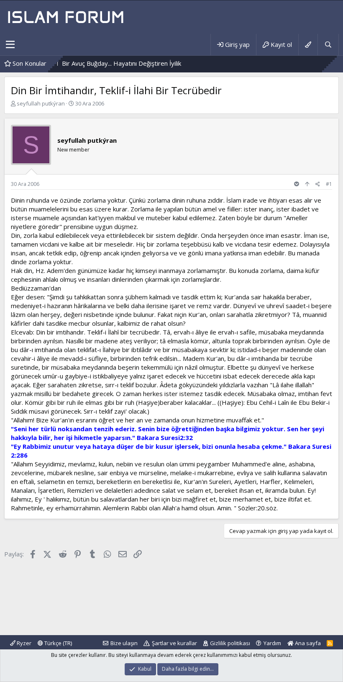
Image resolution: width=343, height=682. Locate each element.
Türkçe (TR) (57, 643)
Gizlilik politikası (230, 643)
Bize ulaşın (124, 643)
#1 (329, 184)
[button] (10, 45)
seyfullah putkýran (41, 103)
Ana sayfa (307, 643)
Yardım (272, 643)
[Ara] (327, 44)
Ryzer (23, 643)
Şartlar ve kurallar (174, 643)
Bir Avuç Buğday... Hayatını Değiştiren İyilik (109, 63)
